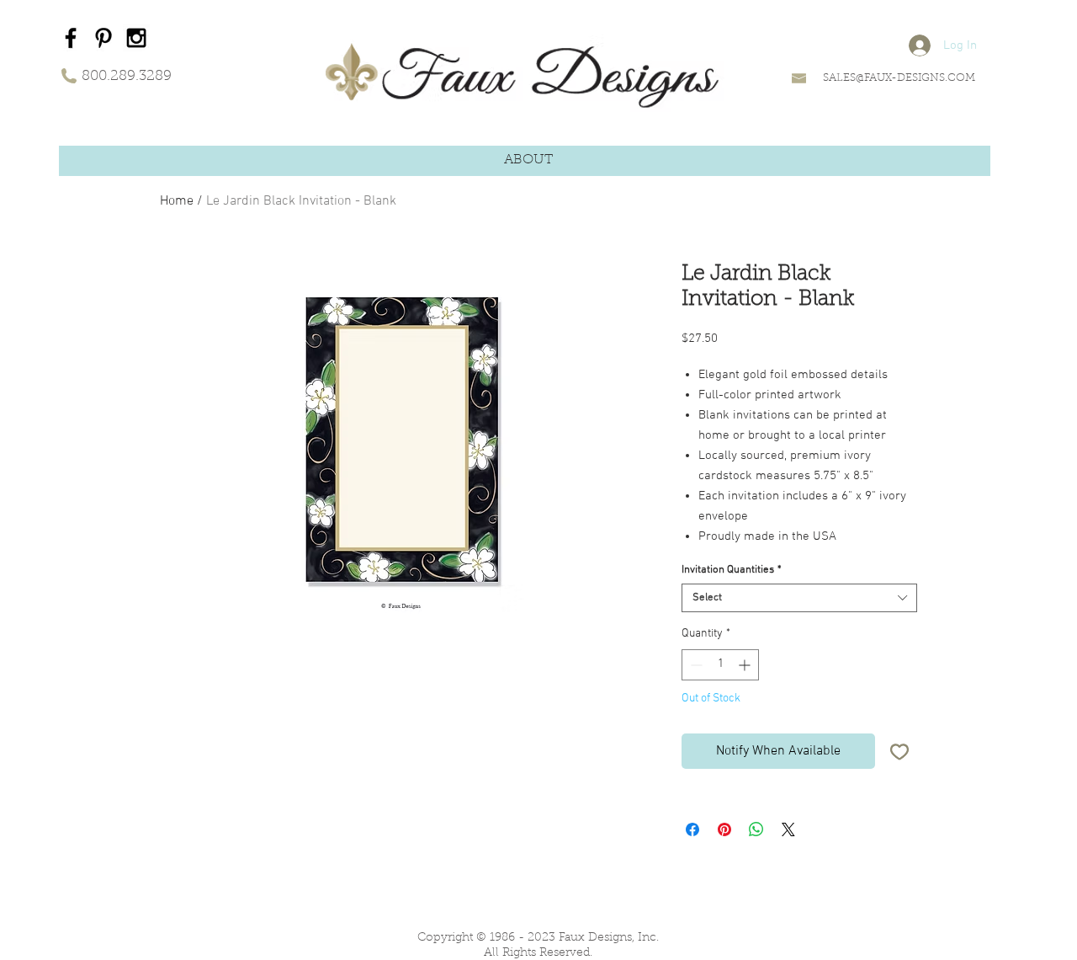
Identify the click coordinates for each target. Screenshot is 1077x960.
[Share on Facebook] (692, 829)
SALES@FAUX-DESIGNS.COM (899, 77)
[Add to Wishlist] (899, 751)
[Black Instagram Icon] (136, 37)
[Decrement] (694, 665)
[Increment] (745, 665)
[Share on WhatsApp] (756, 829)
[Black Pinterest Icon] (103, 37)
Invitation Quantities (732, 570)
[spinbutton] (720, 665)
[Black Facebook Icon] (70, 37)
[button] (528, 160)
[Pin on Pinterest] (724, 829)
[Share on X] (788, 829)
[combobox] (799, 598)
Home (177, 201)
